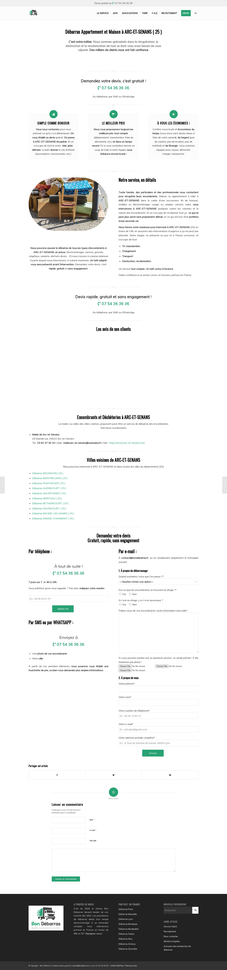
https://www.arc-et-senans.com (127, 442)
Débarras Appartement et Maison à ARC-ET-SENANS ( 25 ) (113, 31)
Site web (93, 841)
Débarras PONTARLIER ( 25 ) (48, 483)
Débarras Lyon (126, 919)
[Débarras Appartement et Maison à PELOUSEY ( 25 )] (2, 485)
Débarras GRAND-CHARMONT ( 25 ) (53, 518)
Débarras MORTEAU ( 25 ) (47, 498)
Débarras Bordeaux (128, 924)
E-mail (93, 830)
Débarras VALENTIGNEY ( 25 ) (49, 493)
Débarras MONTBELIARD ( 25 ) (50, 478)
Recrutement (170, 931)
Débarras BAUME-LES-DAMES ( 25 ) (53, 513)
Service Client (170, 926)
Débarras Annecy (127, 944)
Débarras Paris (126, 909)
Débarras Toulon (126, 934)
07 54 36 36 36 (124, 3)
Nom (92, 819)
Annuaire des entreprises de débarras (177, 948)
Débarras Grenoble (128, 949)
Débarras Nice (125, 939)
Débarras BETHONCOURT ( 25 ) (50, 503)
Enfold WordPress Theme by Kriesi (123, 966)
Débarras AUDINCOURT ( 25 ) (49, 488)
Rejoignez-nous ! (94, 933)
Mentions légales (172, 941)
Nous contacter (171, 936)
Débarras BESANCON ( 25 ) (47, 473)
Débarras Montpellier (129, 929)
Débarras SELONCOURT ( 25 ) (49, 508)
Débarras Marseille (128, 914)
